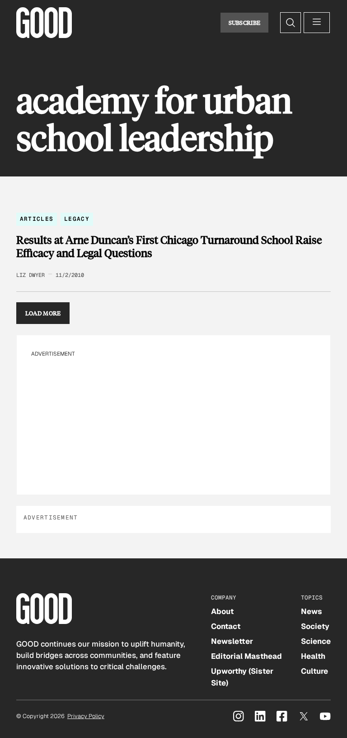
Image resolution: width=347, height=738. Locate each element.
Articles (36, 219)
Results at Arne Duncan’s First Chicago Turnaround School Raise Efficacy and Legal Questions (169, 246)
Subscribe (245, 22)
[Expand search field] (290, 22)
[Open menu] (317, 22)
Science (316, 641)
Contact (225, 626)
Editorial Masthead (246, 656)
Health (313, 656)
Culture (314, 671)
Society (315, 626)
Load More (43, 313)
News (311, 611)
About (222, 611)
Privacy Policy (85, 716)
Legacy (76, 219)
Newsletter (232, 641)
